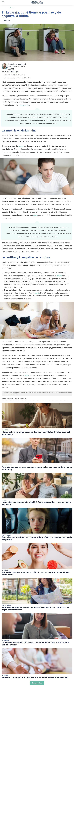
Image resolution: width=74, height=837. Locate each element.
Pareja (12, 8)
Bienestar (5, 570)
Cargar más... (37, 683)
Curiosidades (6, 535)
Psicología (5, 430)
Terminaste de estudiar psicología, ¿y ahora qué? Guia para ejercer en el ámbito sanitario (35, 643)
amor (21, 146)
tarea (27, 375)
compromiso (24, 105)
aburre (35, 215)
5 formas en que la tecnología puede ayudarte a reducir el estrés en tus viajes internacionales (35, 608)
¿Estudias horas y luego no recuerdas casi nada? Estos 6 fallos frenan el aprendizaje (36, 433)
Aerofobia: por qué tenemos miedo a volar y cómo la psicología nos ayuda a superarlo (37, 538)
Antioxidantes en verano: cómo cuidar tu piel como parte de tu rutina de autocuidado (36, 573)
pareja (37, 293)
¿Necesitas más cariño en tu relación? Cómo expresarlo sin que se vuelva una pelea (36, 503)
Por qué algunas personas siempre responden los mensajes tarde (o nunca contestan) (37, 468)
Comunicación (7, 465)
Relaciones (5, 8)
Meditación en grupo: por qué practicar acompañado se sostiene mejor (35, 677)
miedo (59, 276)
